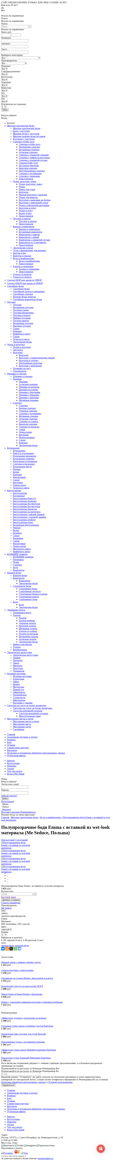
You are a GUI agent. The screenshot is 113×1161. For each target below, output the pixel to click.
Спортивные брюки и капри (33, 594)
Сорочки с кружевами (30, 413)
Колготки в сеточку (29, 360)
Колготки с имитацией (30, 365)
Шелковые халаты (28, 628)
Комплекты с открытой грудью (34, 240)
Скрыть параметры (10, 902)
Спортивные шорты (29, 596)
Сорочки (17, 403)
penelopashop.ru (45, 1158)
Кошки (16, 684)
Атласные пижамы (28, 384)
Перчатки (18, 660)
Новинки (11, 766)
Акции (10, 768)
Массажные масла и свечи (20, 718)
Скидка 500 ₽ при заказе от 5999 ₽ (24, 280)
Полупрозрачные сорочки (32, 171)
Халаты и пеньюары (23, 266)
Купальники (13, 448)
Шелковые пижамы (28, 400)
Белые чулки (25, 213)
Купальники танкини (23, 458)
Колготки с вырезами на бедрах (35, 200)
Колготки (23, 192)
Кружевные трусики (23, 307)
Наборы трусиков (22, 318)
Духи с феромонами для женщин (29, 250)
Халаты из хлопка (28, 631)
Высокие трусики (22, 326)
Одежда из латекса (22, 277)
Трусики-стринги (21, 315)
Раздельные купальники (25, 461)
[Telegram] (19, 948)
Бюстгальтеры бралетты (25, 509)
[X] (11, 948)
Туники (17, 647)
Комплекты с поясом (29, 234)
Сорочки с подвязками (30, 173)
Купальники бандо (22, 466)
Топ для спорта (14, 771)
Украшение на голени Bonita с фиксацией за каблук (27, 978)
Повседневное (26, 179)
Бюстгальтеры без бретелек (26, 504)
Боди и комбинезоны (23, 258)
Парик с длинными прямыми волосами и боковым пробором (32, 1002)
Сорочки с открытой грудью (33, 160)
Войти (5, 799)
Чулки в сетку (26, 210)
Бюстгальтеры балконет (25, 501)
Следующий (21, 840)
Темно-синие (25, 432)
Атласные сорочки (28, 152)
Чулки (22, 186)
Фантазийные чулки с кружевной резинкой (23, 1042)
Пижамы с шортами (29, 397)
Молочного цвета (22, 549)
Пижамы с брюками (29, 395)
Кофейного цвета (21, 334)
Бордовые (24, 434)
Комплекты (18, 570)
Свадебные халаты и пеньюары (29, 291)
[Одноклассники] (7, 948)
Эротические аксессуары (19, 652)
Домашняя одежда (16, 610)
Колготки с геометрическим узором (37, 358)
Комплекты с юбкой (29, 237)
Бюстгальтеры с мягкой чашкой (28, 514)
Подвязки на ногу (22, 368)
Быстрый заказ (8, 897)
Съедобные (18, 729)
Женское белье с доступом (26, 133)
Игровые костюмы (16, 673)
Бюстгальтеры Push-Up (24, 498)
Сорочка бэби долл (28, 163)
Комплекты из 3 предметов (32, 242)
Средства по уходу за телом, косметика (26, 705)
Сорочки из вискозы (29, 427)
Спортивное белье (22, 586)
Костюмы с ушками (23, 703)
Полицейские (20, 695)
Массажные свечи (22, 726)
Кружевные (19, 496)
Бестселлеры (13, 763)
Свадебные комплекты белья (27, 299)
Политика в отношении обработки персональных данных (36, 753)
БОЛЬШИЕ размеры (17, 554)
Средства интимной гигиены (27, 711)
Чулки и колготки (16, 344)
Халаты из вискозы (28, 634)
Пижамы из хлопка (28, 389)
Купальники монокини (24, 456)
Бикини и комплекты (23, 226)
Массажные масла (22, 724)
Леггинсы (18, 350)
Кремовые (18, 538)
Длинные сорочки (28, 411)
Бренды (11, 760)
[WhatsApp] (15, 948)
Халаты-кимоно (27, 620)
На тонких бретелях (29, 165)
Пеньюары (18, 559)
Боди (15, 567)
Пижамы (17, 379)
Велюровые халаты (28, 636)
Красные (23, 442)
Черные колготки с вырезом (33, 194)
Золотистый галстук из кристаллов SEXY (22, 986)
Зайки (16, 681)
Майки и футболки (22, 644)
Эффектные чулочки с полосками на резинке (23, 1018)
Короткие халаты (27, 626)
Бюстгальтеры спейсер (24, 519)
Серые (16, 328)
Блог (9, 742)
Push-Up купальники (23, 453)
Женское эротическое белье (20, 125)
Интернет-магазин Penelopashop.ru (18, 812)
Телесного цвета (21, 339)
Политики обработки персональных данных (23, 1082)
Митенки (17, 665)
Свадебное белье (15, 286)
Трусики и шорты (22, 218)
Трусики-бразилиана (23, 312)
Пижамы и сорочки (17, 373)
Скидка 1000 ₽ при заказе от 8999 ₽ (25, 283)
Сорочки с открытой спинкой (34, 155)
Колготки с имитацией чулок (33, 202)
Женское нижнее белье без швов (29, 136)
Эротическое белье (22, 342)
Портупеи (18, 668)
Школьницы (19, 700)
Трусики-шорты (21, 320)
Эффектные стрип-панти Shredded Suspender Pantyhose (28, 1050)
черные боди (7, 945)
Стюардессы (19, 697)
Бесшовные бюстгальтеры (26, 525)
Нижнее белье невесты (24, 296)
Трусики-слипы (21, 310)
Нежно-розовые (27, 437)
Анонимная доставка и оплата (22, 737)
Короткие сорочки (28, 168)
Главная (11, 734)
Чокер (16, 663)
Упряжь (17, 657)
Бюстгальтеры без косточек (26, 506)
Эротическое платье (23, 248)
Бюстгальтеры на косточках (27, 511)
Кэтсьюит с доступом (24, 139)
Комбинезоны (20, 649)
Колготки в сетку (27, 208)
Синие (16, 336)
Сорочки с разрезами (29, 176)
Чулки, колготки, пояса (24, 181)
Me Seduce (6, 908)
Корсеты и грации (22, 255)
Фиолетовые (19, 477)
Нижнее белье (14, 573)
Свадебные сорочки (23, 294)
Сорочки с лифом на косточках (34, 157)
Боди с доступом (21, 131)
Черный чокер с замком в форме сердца (21, 962)
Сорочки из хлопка (28, 421)
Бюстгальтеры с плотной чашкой (29, 517)
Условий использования (60, 1082)
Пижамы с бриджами (29, 392)
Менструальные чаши (30, 716)
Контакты (12, 750)
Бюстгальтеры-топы (23, 522)
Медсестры (18, 687)
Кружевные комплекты (30, 232)
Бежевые (17, 331)
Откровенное (19, 371)
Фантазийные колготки (30, 363)
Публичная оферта (16, 755)
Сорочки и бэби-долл (23, 141)
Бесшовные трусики (23, 323)
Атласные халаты (27, 639)
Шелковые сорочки (28, 416)
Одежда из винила (22, 274)
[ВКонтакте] (3, 948)
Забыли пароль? (9, 795)
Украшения (18, 671)
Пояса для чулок (27, 189)
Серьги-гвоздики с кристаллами (17, 970)
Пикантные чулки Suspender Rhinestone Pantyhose (26, 1058)
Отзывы (11, 745)
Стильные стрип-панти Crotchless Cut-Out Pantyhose (27, 1026)
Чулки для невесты (28, 197)
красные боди (22, 945)
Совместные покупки (18, 747)
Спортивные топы (28, 599)
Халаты (17, 615)
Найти (5, 110)
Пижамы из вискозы (29, 387)
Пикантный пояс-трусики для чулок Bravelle (23, 1034)
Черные (17, 469)
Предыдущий (8, 840)
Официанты (19, 692)
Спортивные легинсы (30, 591)
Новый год (18, 689)
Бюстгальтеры (14, 490)
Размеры (11, 739)
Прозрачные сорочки (29, 147)
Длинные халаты (27, 623)
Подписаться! (8, 1085)
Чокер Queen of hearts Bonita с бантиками (21, 994)
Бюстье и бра (19, 253)
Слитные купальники (24, 464)
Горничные (18, 679)
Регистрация (7, 801)
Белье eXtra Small (15, 774)
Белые (16, 472)
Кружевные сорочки (29, 149)
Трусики (11, 302)
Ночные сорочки (27, 408)
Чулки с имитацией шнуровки (34, 205)
